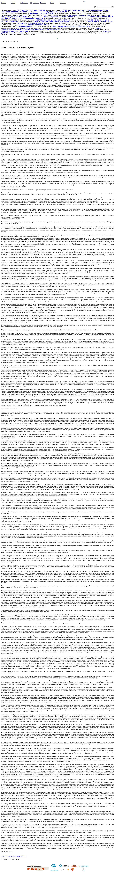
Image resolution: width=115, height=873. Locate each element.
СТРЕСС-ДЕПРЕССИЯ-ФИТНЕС (79, 15)
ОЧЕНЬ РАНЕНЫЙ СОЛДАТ (27, 26)
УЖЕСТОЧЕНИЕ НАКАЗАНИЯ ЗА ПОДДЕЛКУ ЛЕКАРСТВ (71, 26)
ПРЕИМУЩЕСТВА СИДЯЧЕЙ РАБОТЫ (30, 23)
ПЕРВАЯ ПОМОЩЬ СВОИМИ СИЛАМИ (15, 31)
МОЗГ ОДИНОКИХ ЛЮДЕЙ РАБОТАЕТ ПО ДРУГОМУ (53, 20)
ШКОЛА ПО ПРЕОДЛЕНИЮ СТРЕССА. (14, 856)
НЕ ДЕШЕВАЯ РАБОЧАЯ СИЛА (56, 12)
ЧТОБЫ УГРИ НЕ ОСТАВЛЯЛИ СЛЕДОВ (99, 21)
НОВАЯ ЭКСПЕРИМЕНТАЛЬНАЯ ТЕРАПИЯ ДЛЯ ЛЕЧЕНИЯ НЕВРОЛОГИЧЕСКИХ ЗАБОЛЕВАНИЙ (51, 28)
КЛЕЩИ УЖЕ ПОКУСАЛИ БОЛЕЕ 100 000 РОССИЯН (52, 21)
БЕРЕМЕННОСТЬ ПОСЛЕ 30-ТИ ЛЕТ (42, 13)
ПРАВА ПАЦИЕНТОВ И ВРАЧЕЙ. (39, 25)
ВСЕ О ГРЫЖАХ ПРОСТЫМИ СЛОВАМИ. (31, 10)
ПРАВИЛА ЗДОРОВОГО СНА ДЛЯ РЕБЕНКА (58, 17)
